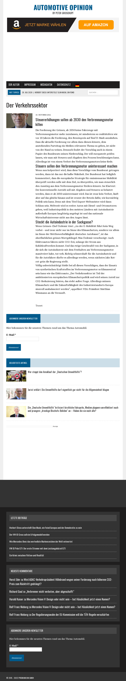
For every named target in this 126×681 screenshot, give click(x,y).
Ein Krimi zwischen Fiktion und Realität (26, 555)
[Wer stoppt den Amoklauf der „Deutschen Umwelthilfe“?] (16, 379)
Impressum (30, 84)
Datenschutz (64, 84)
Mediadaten (46, 84)
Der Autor (14, 84)
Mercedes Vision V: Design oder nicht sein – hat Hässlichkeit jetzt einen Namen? (68, 599)
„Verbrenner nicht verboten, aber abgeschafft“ (50, 591)
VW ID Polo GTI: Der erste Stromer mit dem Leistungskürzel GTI (37, 548)
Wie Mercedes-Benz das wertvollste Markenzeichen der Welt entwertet (41, 541)
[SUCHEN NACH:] (102, 92)
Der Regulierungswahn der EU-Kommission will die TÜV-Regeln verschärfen (70, 615)
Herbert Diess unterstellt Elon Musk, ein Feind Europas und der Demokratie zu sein (45, 527)
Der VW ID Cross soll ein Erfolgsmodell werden (29, 534)
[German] (77, 84)
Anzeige (55, 426)
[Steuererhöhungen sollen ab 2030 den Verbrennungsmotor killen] (19, 126)
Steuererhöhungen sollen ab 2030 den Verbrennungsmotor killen (74, 122)
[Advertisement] (63, 58)
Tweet (39, 305)
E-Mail (11, 334)
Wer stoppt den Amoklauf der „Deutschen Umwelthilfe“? (55, 372)
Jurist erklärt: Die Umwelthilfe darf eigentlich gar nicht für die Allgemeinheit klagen (68, 390)
